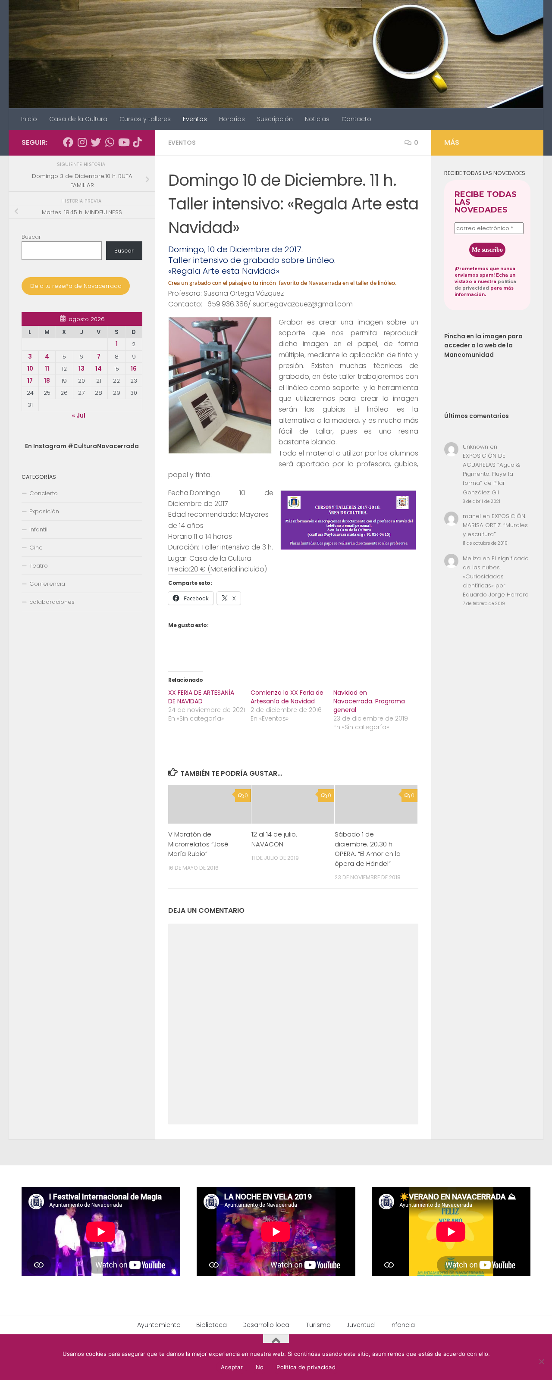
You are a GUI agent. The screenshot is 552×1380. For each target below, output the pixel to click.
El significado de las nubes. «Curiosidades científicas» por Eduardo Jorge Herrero (496, 576)
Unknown (475, 447)
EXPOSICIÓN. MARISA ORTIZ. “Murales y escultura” (495, 525)
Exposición (44, 511)
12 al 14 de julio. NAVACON (274, 839)
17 (30, 381)
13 (81, 369)
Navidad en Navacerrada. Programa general (369, 701)
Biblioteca (211, 1325)
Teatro (38, 566)
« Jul (78, 416)
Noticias (317, 119)
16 (134, 369)
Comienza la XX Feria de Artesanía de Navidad (287, 697)
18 (47, 381)
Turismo (318, 1325)
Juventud (360, 1325)
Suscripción (275, 119)
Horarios (232, 119)
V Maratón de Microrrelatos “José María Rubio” (198, 844)
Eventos (195, 119)
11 (47, 369)
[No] (541, 1361)
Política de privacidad (306, 1367)
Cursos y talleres (145, 119)
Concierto (43, 493)
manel (472, 516)
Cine (36, 547)
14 (98, 369)
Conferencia (47, 584)
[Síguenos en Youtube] (123, 142)
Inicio (29, 119)
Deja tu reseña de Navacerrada (76, 286)
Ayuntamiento (159, 1325)
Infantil (38, 529)
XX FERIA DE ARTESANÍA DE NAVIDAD (201, 697)
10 (30, 369)
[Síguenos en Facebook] (68, 142)
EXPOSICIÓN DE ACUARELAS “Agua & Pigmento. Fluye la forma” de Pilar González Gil (491, 474)
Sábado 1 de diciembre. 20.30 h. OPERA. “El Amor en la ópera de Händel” (368, 849)
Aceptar (232, 1367)
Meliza (472, 558)
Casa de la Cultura (78, 119)
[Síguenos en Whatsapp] (109, 142)
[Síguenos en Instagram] (82, 142)
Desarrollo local (266, 1325)
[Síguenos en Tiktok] (137, 142)
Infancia (402, 1325)
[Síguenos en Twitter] (96, 142)
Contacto (356, 119)
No (260, 1367)
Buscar (31, 237)
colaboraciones (52, 602)
